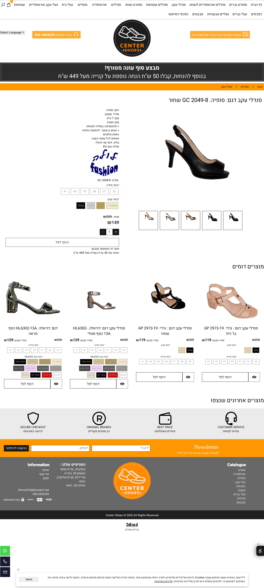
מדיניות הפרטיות (163, 581)
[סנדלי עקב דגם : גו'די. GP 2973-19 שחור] (165, 321)
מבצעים (197, 14)
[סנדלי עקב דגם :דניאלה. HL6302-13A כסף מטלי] (99, 325)
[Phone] (5, 562)
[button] (225, 377)
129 (76, 340)
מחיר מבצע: (217, 340)
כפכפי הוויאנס (178, 14)
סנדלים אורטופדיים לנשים (208, 4)
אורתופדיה (239, 474)
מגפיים (82, 4)
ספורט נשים (133, 4)
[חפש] (3, 5)
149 (115, 222)
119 (208, 340)
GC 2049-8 (104, 180)
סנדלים (116, 4)
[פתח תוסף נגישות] (260, 551)
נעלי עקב (240, 482)
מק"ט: (114, 180)
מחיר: (115, 217)
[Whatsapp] (5, 552)
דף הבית (256, 4)
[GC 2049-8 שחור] (211, 230)
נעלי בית (67, 4)
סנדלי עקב (178, 4)
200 (257, 340)
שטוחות (19, 4)
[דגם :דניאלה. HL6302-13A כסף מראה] (33, 316)
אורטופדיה (99, 4)
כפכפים (256, 14)
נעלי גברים (239, 14)
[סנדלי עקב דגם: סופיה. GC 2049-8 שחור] (232, 230)
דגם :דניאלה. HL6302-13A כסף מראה (33, 331)
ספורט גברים (238, 4)
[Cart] (9, 5)
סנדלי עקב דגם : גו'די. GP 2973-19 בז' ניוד (231, 331)
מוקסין (241, 490)
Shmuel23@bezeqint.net (33, 490)
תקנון (46, 478)
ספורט (241, 470)
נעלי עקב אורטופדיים (43, 4)
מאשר (28, 579)
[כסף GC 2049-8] (169, 230)
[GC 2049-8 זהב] (148, 230)
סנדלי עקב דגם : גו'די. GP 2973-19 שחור (165, 331)
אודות (45, 470)
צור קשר (44, 474)
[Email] (5, 573)
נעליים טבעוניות (218, 14)
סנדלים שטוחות (157, 4)
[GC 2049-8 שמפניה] (190, 230)
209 (109, 216)
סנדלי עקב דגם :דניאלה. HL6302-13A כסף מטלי (99, 331)
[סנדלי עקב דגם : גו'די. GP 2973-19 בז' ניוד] (231, 324)
